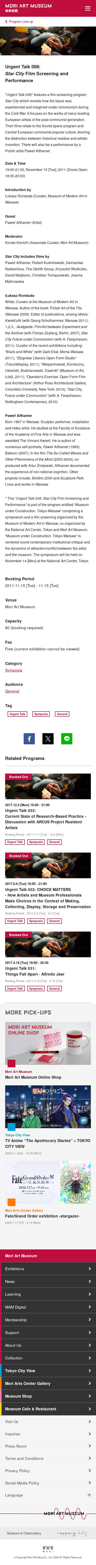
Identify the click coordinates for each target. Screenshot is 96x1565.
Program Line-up (21, 21)
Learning (13, 1294)
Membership (16, 1319)
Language (14, 1495)
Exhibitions (14, 1268)
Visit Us (11, 1421)
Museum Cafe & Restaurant (30, 1408)
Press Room (16, 1446)
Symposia (13, 670)
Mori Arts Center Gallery (27, 1383)
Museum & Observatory (24, 1533)
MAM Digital (15, 1307)
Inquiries (12, 1433)
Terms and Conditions (24, 1458)
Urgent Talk (17, 714)
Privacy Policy (17, 1470)
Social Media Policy (22, 1483)
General (12, 691)
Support (12, 1332)
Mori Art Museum (21, 1255)
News (10, 1281)
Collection (14, 1358)
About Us (13, 1345)
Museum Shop (18, 1396)
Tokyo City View (20, 1370)
